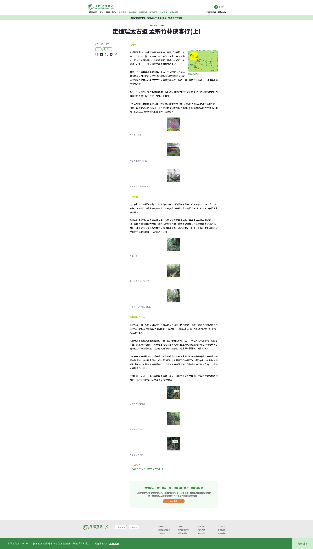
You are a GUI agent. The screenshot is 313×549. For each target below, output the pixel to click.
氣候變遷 (143, 12)
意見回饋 (221, 533)
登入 (222, 7)
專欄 (108, 12)
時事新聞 (93, 12)
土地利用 (164, 12)
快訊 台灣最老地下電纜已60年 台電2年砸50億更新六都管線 (156, 17)
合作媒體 (221, 530)
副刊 (114, 12)
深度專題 (122, 12)
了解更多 (114, 543)
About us (221, 526)
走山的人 (107, 49)
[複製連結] (116, 54)
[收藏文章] (96, 54)
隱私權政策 (182, 533)
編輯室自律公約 (164, 530)
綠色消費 (174, 12)
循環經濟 (153, 12)
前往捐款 (174, 501)
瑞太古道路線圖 (193, 74)
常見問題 (201, 530)
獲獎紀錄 (201, 533)
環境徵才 (161, 526)
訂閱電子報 (211, 12)
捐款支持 (222, 12)
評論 (101, 12)
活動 (180, 526)
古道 (98, 49)
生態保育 (133, 12)
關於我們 (201, 526)
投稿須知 (161, 533)
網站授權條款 (183, 530)
